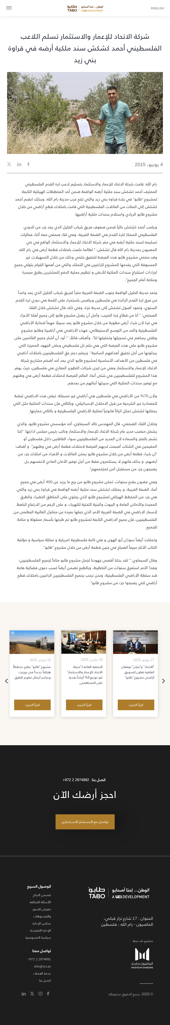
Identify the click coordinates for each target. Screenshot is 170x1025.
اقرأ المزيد (136, 705)
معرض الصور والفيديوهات (42, 912)
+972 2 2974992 (76, 780)
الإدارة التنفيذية (40, 930)
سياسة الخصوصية (38, 937)
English (161, 8)
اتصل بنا (45, 980)
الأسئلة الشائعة (40, 901)
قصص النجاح (42, 894)
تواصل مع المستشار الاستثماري (85, 822)
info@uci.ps (42, 966)
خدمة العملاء (42, 973)
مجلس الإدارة (42, 923)
